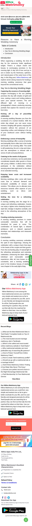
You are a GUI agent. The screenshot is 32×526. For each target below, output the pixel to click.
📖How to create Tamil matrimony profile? (15, 358)
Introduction (9, 49)
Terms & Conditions (9, 483)
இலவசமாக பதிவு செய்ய (16, 22)
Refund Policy (6, 480)
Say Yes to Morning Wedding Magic (17, 51)
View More (16, 379)
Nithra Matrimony (22, 77)
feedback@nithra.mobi (10, 493)
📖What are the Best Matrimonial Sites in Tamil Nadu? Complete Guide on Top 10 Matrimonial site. (15, 334)
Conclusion (9, 53)
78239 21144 (7, 490)
